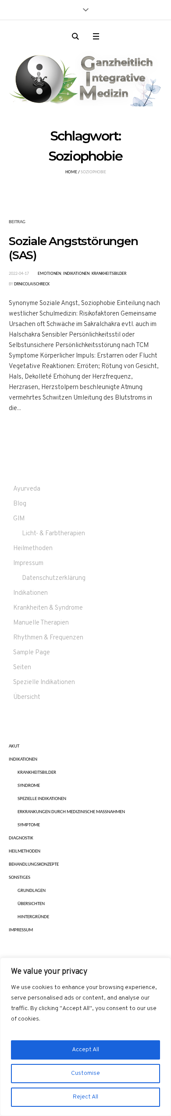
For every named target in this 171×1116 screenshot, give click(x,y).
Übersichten (31, 904)
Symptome (29, 825)
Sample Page (31, 653)
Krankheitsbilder (109, 273)
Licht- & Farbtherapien (53, 534)
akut (14, 746)
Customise (85, 1073)
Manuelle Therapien (41, 623)
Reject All (85, 1097)
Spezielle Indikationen (44, 682)
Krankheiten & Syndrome (48, 608)
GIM (19, 519)
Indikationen (76, 273)
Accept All (85, 1049)
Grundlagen (32, 890)
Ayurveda (26, 489)
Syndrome (29, 785)
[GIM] (85, 76)
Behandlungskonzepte (34, 864)
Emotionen (49, 273)
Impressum (28, 563)
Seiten (22, 667)
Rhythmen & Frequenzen (48, 638)
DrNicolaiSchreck (32, 284)
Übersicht (26, 697)
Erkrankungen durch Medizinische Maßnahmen (71, 812)
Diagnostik (21, 838)
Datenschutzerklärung (54, 578)
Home (71, 172)
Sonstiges (19, 877)
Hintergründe (33, 917)
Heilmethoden (33, 548)
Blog (19, 504)
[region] (85, 1037)
